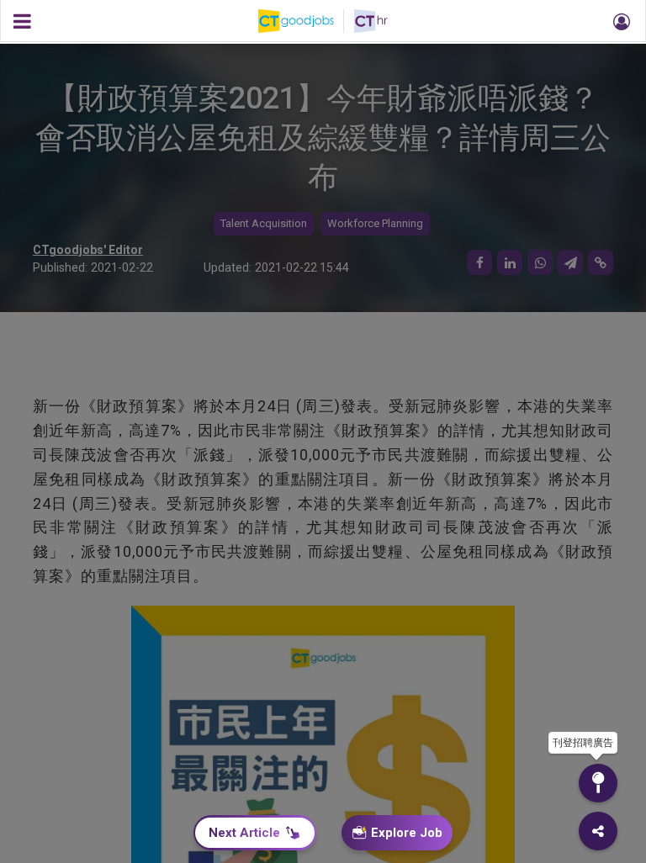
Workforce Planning (375, 223)
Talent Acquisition (263, 223)
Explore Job (406, 832)
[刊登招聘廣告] (598, 783)
